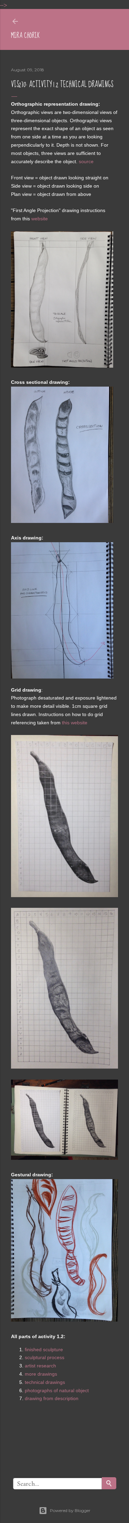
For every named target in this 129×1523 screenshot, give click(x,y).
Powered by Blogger (70, 1510)
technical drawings (45, 1382)
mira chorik (25, 36)
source (86, 161)
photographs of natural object (57, 1390)
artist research (40, 1365)
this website (74, 722)
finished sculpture (44, 1349)
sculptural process (44, 1357)
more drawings (41, 1374)
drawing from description (51, 1398)
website (39, 218)
